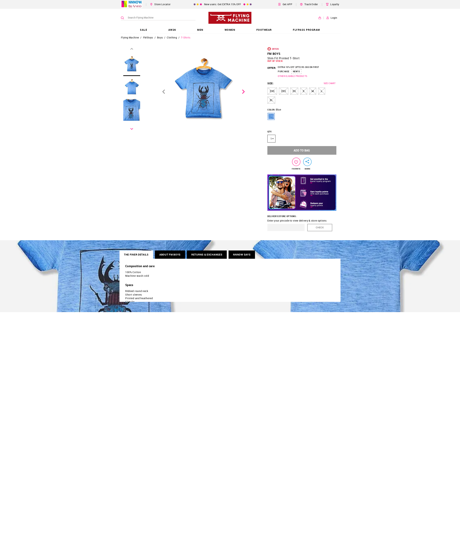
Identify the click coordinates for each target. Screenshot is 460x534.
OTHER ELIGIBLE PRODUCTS (292, 76)
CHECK (320, 227)
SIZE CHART (329, 83)
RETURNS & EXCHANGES (206, 254)
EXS (272, 91)
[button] (271, 116)
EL (271, 100)
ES (294, 91)
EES (283, 91)
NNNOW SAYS (241, 254)
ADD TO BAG (302, 150)
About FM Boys (170, 254)
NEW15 (296, 71)
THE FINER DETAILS (136, 254)
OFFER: (271, 68)
